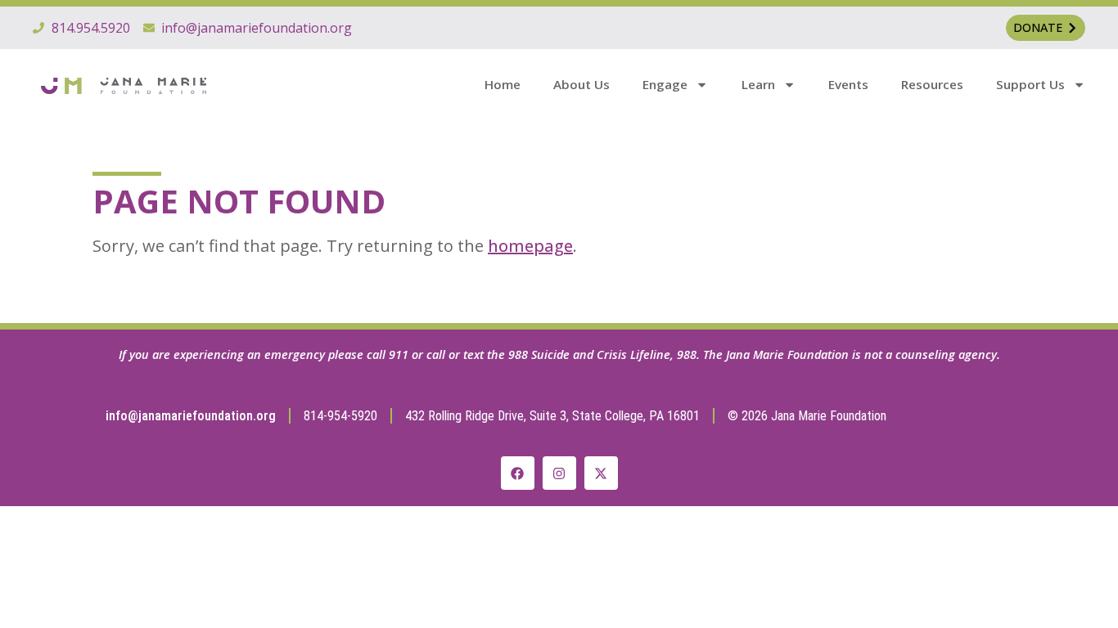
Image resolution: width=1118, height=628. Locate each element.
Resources (932, 84)
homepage (530, 246)
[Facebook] (517, 473)
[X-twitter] (601, 473)
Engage (664, 84)
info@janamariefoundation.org (191, 416)
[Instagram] (559, 473)
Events (848, 84)
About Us (581, 84)
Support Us (1030, 84)
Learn (758, 84)
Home (503, 84)
